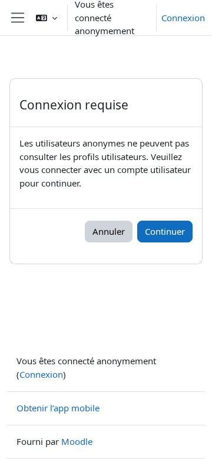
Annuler (108, 231)
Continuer (165, 231)
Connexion (183, 18)
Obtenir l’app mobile (58, 408)
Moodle (76, 441)
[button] (46, 17)
